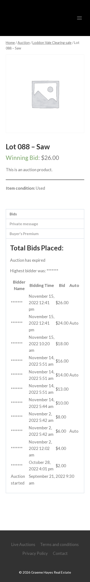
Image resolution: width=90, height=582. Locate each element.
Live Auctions (23, 544)
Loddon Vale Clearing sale (36, 198)
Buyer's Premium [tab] (24, 233)
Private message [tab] (24, 224)
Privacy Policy (35, 553)
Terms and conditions (59, 544)
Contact (60, 553)
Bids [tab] (13, 214)
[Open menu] (79, 18)
